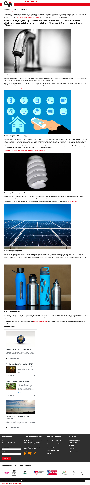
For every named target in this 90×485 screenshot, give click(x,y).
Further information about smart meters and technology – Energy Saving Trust (24, 150)
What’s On (57, 4)
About (43, 4)
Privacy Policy (5, 483)
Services (70, 4)
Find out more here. (72, 201)
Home (38, 4)
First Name (4, 452)
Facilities (63, 4)
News (75, 4)
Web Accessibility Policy (16, 483)
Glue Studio (35, 480)
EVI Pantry (49, 4)
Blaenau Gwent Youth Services (55, 444)
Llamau (49, 453)
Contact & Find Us (83, 4)
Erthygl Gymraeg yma (9, 11)
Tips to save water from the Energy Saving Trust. (16, 88)
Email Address (5, 447)
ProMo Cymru (28, 441)
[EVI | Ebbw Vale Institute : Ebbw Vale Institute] (8, 4)
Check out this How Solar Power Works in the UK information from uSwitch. (23, 262)
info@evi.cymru (73, 452)
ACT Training (50, 447)
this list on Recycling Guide (40, 321)
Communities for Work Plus (54, 441)
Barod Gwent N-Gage (53, 450)
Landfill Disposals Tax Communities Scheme (27, 17)
